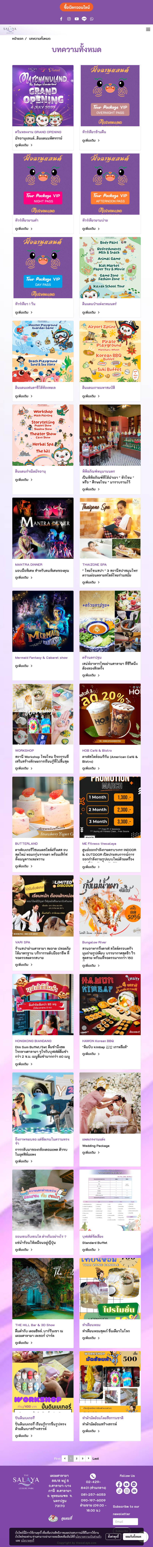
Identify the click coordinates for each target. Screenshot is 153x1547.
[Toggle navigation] (148, 30)
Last (96, 1458)
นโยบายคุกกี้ (27, 1540)
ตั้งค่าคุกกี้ (113, 1536)
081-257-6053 (93, 1494)
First (57, 1458)
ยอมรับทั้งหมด (133, 1536)
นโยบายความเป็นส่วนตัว (88, 1536)
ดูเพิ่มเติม (22, 145)
